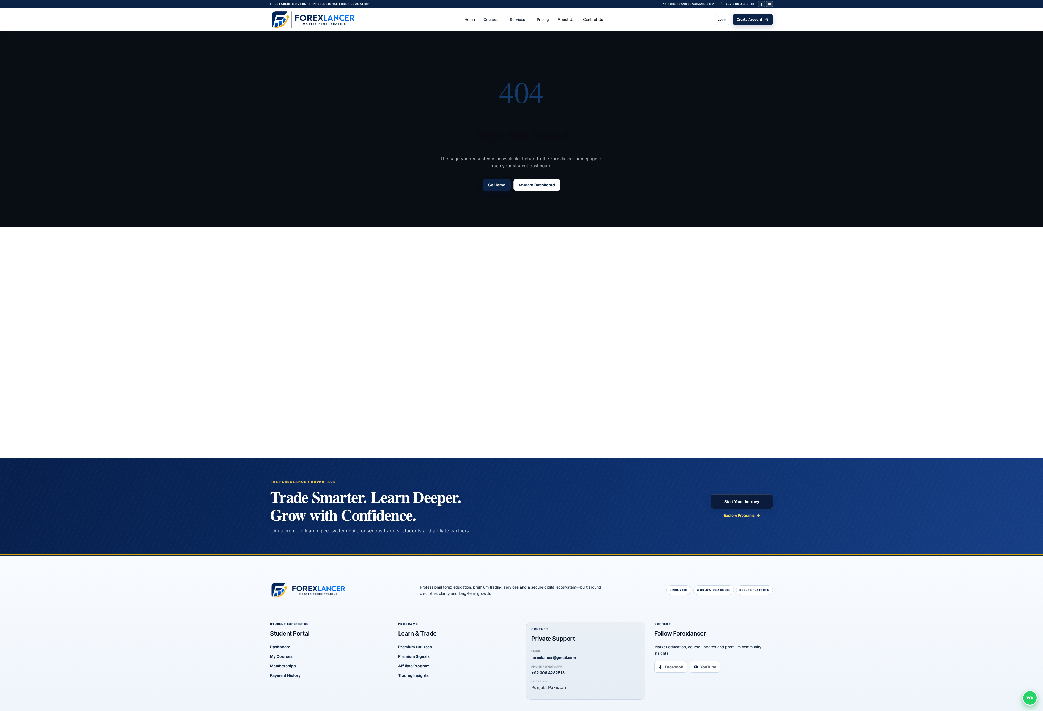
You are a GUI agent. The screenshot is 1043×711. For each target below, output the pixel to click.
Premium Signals (414, 656)
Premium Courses (415, 646)
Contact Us (593, 19)
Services (519, 19)
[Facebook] (761, 4)
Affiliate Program (414, 665)
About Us (566, 19)
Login (722, 19)
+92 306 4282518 (548, 670)
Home (469, 19)
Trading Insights (413, 675)
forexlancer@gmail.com (553, 654)
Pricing (543, 19)
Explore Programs (742, 515)
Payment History (285, 675)
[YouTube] (769, 4)
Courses (492, 19)
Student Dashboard (537, 184)
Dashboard (280, 646)
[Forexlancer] (315, 19)
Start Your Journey (741, 501)
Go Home (496, 184)
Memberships (283, 665)
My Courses (281, 656)
